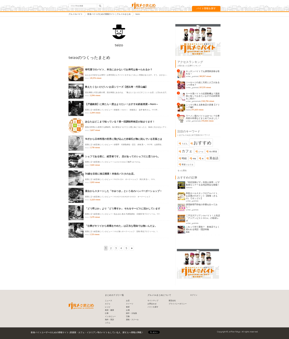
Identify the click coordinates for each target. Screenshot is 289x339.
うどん (185, 143)
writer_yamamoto (193, 101)
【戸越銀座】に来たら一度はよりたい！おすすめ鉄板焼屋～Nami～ (121, 104)
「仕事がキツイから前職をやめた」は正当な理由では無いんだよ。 (121, 225)
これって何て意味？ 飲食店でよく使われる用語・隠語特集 (203, 228)
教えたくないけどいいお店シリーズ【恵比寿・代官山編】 (116, 86)
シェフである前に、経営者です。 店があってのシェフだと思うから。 (122, 156)
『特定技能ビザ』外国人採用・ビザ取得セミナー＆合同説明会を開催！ (203, 183)
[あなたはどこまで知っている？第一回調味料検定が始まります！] (76, 129)
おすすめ (202, 142)
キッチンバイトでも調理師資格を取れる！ (203, 72)
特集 (194, 159)
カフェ (187, 151)
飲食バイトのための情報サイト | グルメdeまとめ (109, 14)
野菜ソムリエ (187, 164)
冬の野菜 (213, 151)
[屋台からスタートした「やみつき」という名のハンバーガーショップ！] (76, 198)
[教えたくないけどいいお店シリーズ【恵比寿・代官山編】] (76, 94)
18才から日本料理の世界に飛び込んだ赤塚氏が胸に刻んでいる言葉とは (123, 138)
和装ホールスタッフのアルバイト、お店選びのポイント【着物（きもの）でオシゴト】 (203, 196)
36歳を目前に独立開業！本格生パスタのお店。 (110, 173)
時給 (184, 158)
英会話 (213, 158)
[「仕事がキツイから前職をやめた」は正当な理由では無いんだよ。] (76, 233)
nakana (189, 187)
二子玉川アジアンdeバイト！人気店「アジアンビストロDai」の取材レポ (203, 218)
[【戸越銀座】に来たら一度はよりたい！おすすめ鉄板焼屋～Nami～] (76, 112)
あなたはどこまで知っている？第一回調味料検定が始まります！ (120, 121)
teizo (87, 78)
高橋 (188, 232)
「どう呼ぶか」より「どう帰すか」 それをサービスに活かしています (122, 208)
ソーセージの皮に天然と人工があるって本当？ (203, 83)
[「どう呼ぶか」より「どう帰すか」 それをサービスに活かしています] (76, 216)
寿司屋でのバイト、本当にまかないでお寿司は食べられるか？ (118, 69)
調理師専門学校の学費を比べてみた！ (202, 205)
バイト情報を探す (206, 8)
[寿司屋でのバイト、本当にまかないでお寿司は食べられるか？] (76, 77)
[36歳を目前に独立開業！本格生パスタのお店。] (76, 181)
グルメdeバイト (75, 14)
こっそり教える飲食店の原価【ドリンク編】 (203, 106)
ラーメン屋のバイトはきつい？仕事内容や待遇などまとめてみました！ (203, 117)
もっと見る (182, 170)
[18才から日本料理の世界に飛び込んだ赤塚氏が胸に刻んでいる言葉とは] (76, 146)
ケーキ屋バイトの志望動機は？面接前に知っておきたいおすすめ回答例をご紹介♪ (203, 96)
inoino (188, 110)
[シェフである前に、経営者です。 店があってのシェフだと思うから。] (76, 164)
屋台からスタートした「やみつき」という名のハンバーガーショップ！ (123, 190)
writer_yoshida (192, 76)
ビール (200, 152)
